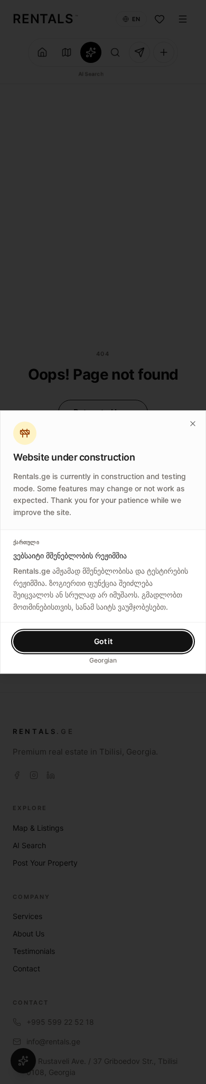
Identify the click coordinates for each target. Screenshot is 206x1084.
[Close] (193, 423)
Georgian (103, 660)
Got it (103, 641)
